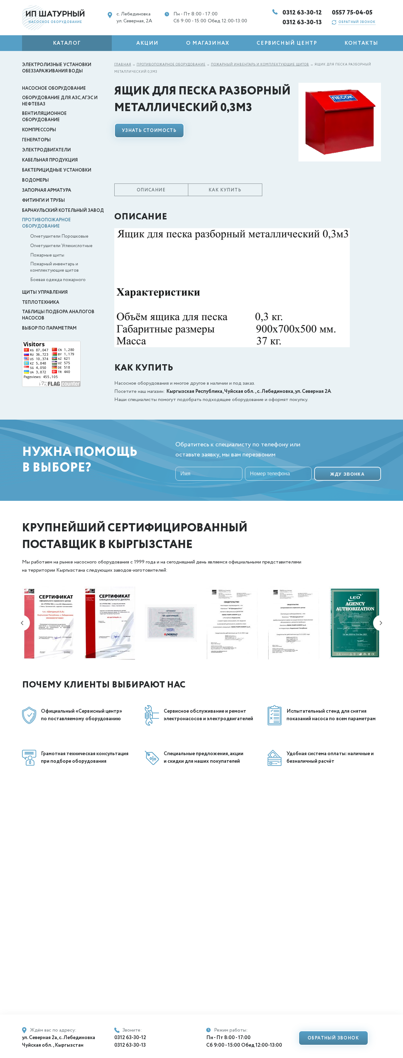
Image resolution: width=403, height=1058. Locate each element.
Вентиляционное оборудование (44, 116)
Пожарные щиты (47, 255)
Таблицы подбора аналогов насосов (58, 315)
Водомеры (35, 180)
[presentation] (22, 623)
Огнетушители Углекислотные (61, 246)
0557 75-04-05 (352, 12)
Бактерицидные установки (56, 170)
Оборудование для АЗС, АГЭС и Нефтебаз (60, 101)
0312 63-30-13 (302, 22)
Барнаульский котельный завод (63, 210)
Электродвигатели (46, 150)
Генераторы (36, 140)
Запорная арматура (46, 190)
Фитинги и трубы (43, 200)
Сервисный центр (287, 43)
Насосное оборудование (54, 88)
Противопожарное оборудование (46, 223)
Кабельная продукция (50, 160)
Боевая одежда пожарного (58, 280)
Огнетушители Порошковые (59, 236)
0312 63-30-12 (302, 12)
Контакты (361, 43)
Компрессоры (39, 130)
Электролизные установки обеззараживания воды (56, 68)
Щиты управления (45, 292)
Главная (122, 64)
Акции (147, 43)
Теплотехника (40, 302)
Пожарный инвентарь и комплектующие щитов (54, 267)
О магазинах (208, 43)
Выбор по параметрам (49, 328)
